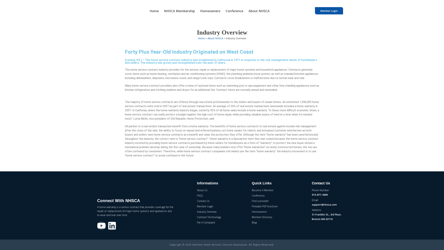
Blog (254, 222)
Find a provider (260, 201)
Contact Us (203, 201)
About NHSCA (259, 11)
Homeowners (210, 11)
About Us (202, 190)
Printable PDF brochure (265, 206)
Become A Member (263, 190)
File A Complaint (206, 222)
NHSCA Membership (179, 11)
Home (154, 11)
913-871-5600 (320, 194)
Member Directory (262, 217)
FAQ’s (200, 195)
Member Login (329, 10)
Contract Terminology (209, 217)
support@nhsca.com (324, 204)
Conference (234, 11)
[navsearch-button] (309, 11)
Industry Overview (206, 211)
